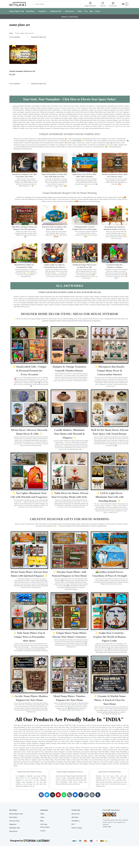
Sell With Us (76, 821)
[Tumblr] (80, 794)
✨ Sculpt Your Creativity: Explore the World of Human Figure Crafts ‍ (109, 636)
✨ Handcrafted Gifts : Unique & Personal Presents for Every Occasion (29, 370)
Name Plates (13, 817)
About (42, 817)
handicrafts (64, 729)
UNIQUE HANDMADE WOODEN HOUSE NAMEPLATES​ (69, 134)
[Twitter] (46, 794)
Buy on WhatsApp (24, 75)
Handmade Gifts (14, 828)
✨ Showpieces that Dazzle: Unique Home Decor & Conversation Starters (109, 370)
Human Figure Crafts (16, 814)
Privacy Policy (45, 827)
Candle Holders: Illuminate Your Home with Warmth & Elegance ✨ (69, 434)
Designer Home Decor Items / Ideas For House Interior (69, 314)
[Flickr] (75, 794)
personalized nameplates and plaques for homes (66, 108)
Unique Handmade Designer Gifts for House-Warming (69, 193)
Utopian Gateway (40, 739)
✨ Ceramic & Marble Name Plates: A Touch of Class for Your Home (110, 700)
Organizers (12, 824)
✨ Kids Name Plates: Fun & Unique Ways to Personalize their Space (29, 636)
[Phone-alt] (69, 794)
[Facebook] (41, 794)
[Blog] (86, 794)
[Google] (92, 794)
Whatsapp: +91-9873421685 (69, 16)
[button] (125, 4)
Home (11, 33)
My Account (113, 6)
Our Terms (43, 824)
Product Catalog (77, 828)
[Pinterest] (58, 794)
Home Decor (112, 780)
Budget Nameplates (90, 6)
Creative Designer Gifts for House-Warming (69, 519)
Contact (42, 830)
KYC (73, 824)
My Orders (75, 817)
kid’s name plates (27, 780)
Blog (42, 821)
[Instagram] (52, 794)
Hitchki (16, 729)
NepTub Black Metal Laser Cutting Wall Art (89, 739)
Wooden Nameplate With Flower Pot (22, 71)
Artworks (102, 6)
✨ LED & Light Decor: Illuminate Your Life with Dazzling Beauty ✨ (110, 497)
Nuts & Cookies (14, 821)
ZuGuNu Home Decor (67, 739)
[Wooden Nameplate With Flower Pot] (23, 54)
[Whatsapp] (63, 794)
